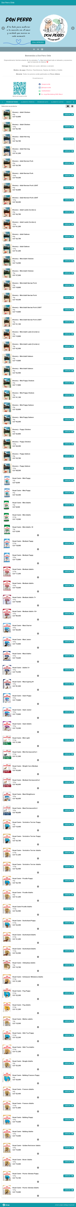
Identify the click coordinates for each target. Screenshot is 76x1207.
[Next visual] (73, 28)
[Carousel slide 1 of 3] (34, 49)
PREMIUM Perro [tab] (12, 102)
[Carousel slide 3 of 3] (42, 49)
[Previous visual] (3, 28)
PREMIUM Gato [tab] (42, 102)
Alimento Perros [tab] (27, 102)
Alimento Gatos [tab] (57, 102)
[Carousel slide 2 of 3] (38, 49)
